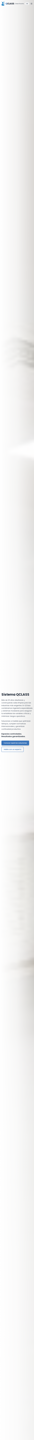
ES (27, 4)
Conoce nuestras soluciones (15, 743)
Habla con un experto (12, 749)
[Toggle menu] (31, 4)
